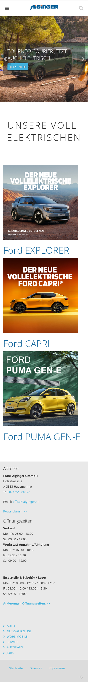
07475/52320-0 (19, 492)
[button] (82, 59)
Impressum (57, 668)
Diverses (36, 668)
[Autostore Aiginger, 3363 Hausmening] (44, 27)
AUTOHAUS (15, 647)
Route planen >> (15, 511)
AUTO (11, 626)
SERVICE (12, 642)
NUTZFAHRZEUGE (19, 631)
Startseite (16, 668)
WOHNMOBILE (17, 636)
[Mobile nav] (7, 8)
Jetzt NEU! (18, 67)
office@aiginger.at (26, 502)
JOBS (10, 653)
